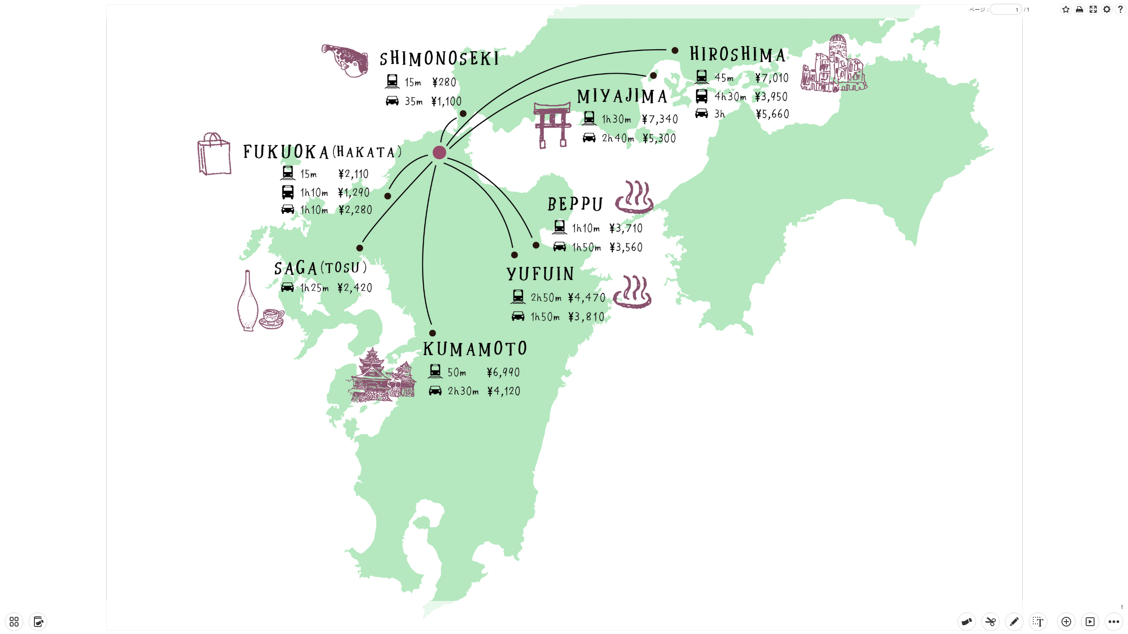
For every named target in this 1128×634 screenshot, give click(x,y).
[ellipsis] (1114, 621)
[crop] (990, 621)
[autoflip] (1090, 621)
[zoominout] (1066, 621)
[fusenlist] (38, 621)
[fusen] (966, 621)
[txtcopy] (1038, 621)
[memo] (1014, 621)
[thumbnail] (14, 621)
